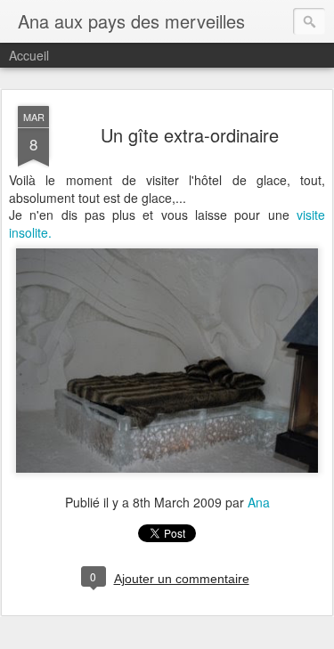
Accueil (29, 55)
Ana (259, 502)
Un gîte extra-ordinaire (190, 135)
